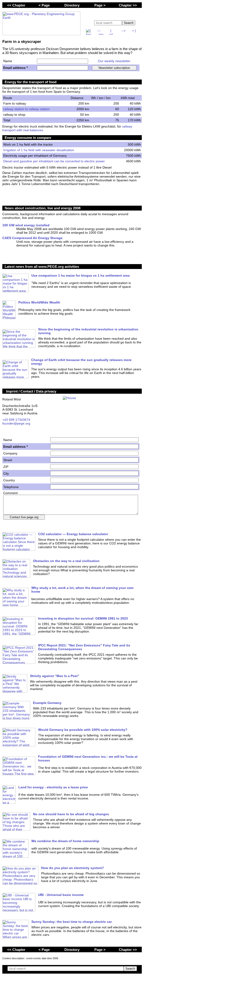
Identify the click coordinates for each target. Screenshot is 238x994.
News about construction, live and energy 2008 (42, 208)
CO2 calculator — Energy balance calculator (73, 534)
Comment (10, 493)
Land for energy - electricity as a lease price (53, 787)
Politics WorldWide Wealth (39, 302)
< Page (44, 5)
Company (10, 453)
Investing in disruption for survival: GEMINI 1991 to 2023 (83, 618)
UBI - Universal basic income (61, 895)
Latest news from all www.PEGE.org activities (42, 266)
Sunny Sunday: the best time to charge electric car (71, 922)
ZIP (5, 467)
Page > (100, 5)
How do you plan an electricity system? (72, 868)
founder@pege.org (16, 423)
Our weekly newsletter (114, 61)
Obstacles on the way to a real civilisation (66, 561)
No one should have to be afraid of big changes (71, 814)
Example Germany (47, 703)
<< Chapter (16, 5)
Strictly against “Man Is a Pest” (54, 676)
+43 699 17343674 (16, 420)
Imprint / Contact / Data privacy (31, 391)
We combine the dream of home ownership (65, 841)
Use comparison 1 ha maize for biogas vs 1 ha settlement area (80, 275)
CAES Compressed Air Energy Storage (32, 238)
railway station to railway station (26, 109)
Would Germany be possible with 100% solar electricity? (82, 730)
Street (7, 460)
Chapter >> (128, 5)
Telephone (11, 487)
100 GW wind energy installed (26, 225)
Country (9, 480)
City (6, 473)
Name (7, 61)
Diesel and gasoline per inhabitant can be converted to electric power (54, 161)
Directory (72, 5)
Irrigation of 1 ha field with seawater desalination (38, 150)
